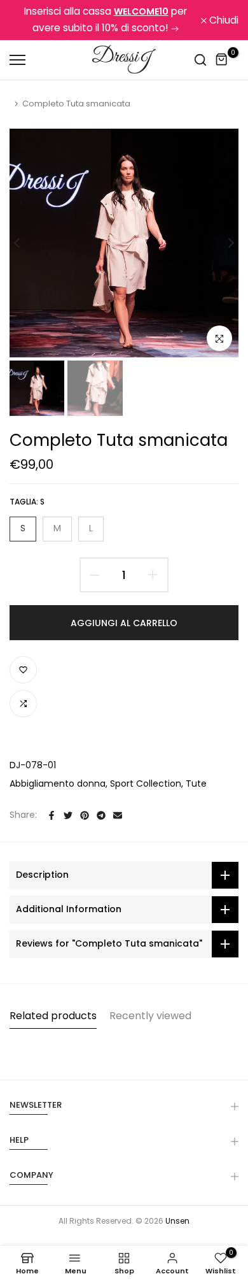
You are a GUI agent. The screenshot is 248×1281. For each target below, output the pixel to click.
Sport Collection (145, 783)
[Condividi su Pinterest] (84, 815)
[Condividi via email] (118, 815)
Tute (196, 783)
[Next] (222, 243)
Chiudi (222, 20)
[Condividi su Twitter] (68, 815)
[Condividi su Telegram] (101, 815)
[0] (222, 59)
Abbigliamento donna (58, 783)
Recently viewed (150, 1015)
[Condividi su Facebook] (51, 815)
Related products (53, 1015)
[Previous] (25, 243)
